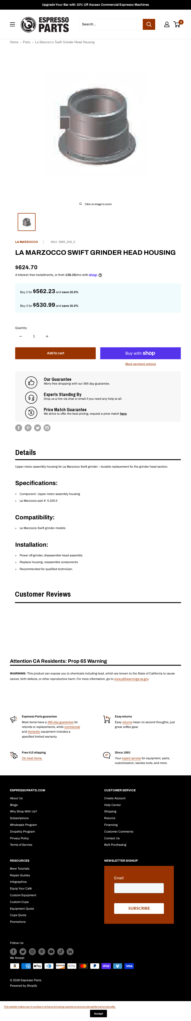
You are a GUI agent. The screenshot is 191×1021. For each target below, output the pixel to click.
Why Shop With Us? (23, 811)
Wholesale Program (23, 825)
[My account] (166, 24)
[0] (177, 24)
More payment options (140, 364)
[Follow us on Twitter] (22, 951)
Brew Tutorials (19, 868)
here (123, 413)
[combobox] (110, 24)
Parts (27, 42)
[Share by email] (47, 427)
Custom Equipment (23, 895)
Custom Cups (19, 902)
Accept (98, 1013)
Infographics (18, 882)
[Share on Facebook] (18, 427)
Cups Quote (18, 915)
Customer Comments (118, 831)
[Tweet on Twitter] (37, 427)
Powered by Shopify (23, 985)
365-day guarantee (61, 722)
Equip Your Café (21, 888)
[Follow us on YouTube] (51, 951)
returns (127, 722)
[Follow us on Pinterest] (41, 951)
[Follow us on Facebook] (13, 951)
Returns (109, 818)
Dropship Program (22, 831)
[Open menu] (12, 24)
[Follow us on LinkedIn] (70, 951)
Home (14, 42)
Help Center (112, 805)
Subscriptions (19, 818)
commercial (72, 727)
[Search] (149, 24)
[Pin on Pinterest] (28, 427)
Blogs (14, 805)
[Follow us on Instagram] (32, 951)
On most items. (32, 758)
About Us (16, 798)
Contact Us (112, 838)
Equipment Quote (22, 908)
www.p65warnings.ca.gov (131, 679)
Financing (111, 825)
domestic (34, 731)
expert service (131, 758)
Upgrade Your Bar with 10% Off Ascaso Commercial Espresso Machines (95, 4)
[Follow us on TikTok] (60, 951)
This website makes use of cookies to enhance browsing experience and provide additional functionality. (60, 1006)
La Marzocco (26, 242)
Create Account (115, 798)
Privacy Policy (19, 838)
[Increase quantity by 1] (47, 336)
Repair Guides (20, 875)
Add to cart (55, 353)
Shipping (110, 811)
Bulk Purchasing (115, 844)
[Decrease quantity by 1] (20, 336)
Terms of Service (21, 844)
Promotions (18, 922)
